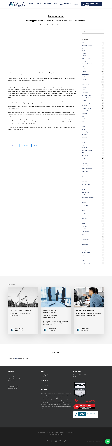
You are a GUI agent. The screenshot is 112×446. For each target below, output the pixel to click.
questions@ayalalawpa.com (47, 377)
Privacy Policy (70, 432)
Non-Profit (84, 208)
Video (83, 255)
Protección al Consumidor (88, 215)
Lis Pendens (84, 200)
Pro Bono (84, 213)
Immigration (85, 158)
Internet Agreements (87, 168)
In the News (84, 163)
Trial (83, 247)
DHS (83, 116)
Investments (85, 174)
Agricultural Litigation (87, 48)
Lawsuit (83, 187)
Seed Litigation (85, 229)
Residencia (84, 226)
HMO (83, 153)
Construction (85, 100)
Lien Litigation (85, 195)
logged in (16, 358)
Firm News (84, 134)
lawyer (83, 189)
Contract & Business (56, 16)
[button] (107, 441)
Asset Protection (86, 58)
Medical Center (85, 205)
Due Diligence (85, 118)
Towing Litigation (86, 239)
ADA (83, 42)
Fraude (83, 142)
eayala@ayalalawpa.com (47, 375)
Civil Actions (84, 79)
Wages (83, 260)
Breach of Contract (86, 69)
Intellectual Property (86, 166)
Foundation (84, 137)
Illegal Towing (85, 155)
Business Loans (85, 74)
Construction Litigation (87, 103)
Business (84, 71)
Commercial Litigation (87, 97)
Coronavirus (85, 113)
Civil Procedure (85, 84)
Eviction (83, 126)
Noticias (83, 210)
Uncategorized (85, 250)
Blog (83, 66)
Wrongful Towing (86, 263)
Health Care (84, 147)
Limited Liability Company (88, 197)
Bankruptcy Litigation (87, 63)
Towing (83, 236)
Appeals (83, 50)
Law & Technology (86, 184)
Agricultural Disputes (87, 45)
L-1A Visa (84, 179)
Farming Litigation (86, 132)
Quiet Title (84, 218)
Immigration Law (86, 160)
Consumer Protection (87, 108)
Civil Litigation (85, 82)
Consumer (84, 105)
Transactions (85, 244)
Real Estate (84, 221)
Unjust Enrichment (86, 252)
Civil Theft (84, 90)
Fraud (83, 139)
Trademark (84, 242)
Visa (83, 257)
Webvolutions (59, 434)
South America (85, 231)
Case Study (84, 77)
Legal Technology (86, 192)
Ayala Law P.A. (45, 24)
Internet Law (85, 171)
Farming (84, 129)
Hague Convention (86, 145)
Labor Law (84, 181)
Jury (82, 176)
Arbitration (84, 53)
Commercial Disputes (87, 95)
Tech (83, 234)
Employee (84, 124)
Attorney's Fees (85, 61)
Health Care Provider (87, 150)
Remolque (84, 223)
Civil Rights (84, 87)
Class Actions (85, 92)
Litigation (84, 202)
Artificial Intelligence (86, 56)
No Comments (66, 24)
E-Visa (83, 121)
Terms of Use (62, 432)
